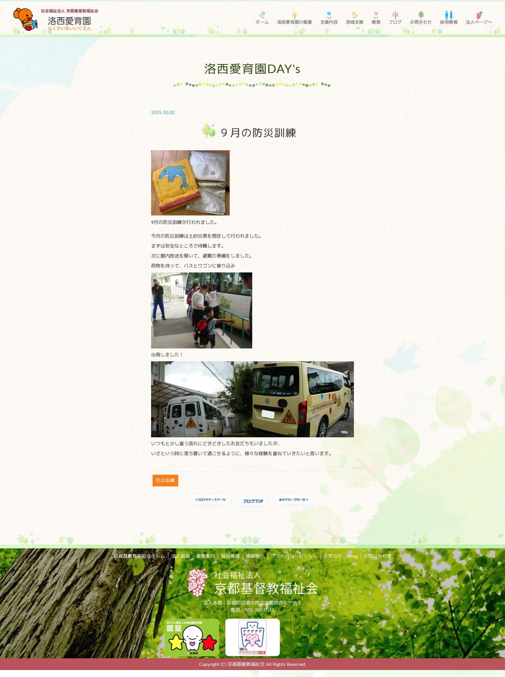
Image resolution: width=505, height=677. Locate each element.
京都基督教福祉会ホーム (139, 556)
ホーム (262, 22)
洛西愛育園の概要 (294, 22)
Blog (352, 556)
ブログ (395, 22)
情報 (376, 22)
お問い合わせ (378, 556)
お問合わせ (421, 22)
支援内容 (329, 22)
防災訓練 (165, 480)
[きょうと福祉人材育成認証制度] (192, 637)
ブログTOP (253, 502)
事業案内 (205, 556)
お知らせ (333, 556)
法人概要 (180, 556)
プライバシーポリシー (294, 556)
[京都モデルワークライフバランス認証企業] (252, 637)
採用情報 (449, 22)
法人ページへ (479, 22)
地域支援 (355, 22)
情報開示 (255, 556)
